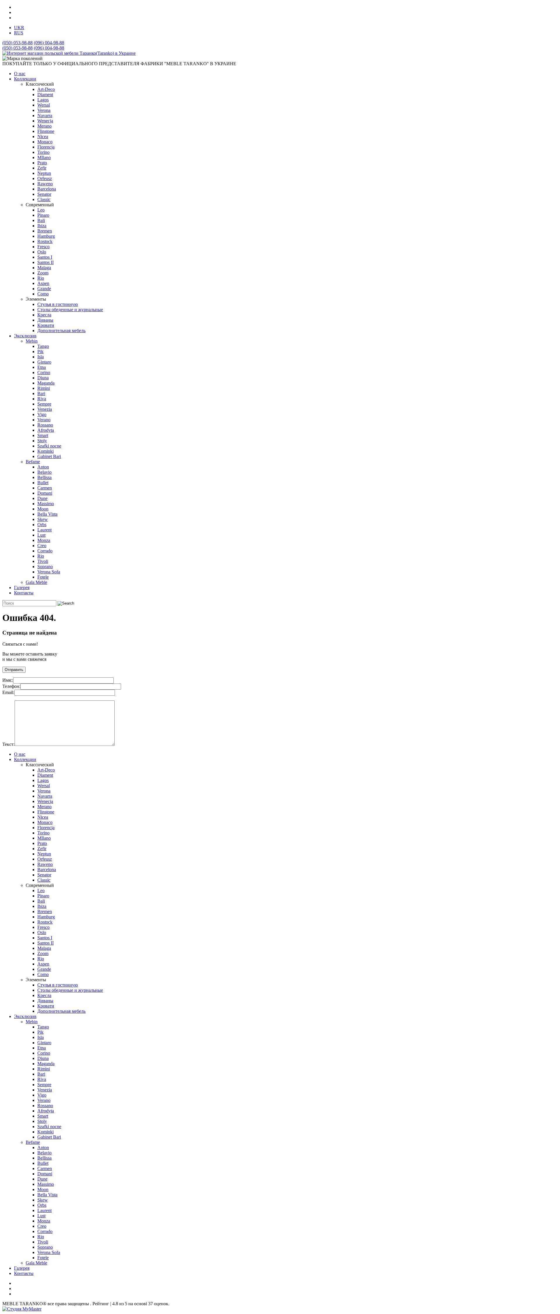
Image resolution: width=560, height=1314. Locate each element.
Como (43, 293)
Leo (41, 209)
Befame (33, 461)
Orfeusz (44, 178)
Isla (40, 356)
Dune (42, 498)
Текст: (8, 744)
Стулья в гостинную (57, 304)
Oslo (41, 251)
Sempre (44, 403)
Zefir (41, 167)
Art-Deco (46, 89)
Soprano (45, 566)
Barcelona (46, 188)
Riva (41, 398)
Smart (42, 435)
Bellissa (44, 477)
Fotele (43, 577)
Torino (43, 152)
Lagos (43, 99)
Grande (44, 288)
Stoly (42, 440)
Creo (41, 545)
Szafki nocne (49, 445)
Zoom (42, 272)
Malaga (44, 267)
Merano (44, 126)
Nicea (42, 136)
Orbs (41, 524)
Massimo (45, 503)
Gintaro (44, 362)
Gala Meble (36, 582)
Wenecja (45, 120)
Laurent (44, 529)
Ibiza (41, 225)
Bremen (44, 230)
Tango (43, 346)
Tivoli (42, 561)
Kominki (45, 451)
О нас (19, 73)
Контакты (24, 592)
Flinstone (45, 131)
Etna (41, 367)
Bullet (42, 482)
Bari (41, 393)
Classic (43, 199)
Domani (44, 493)
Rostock (44, 241)
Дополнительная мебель (61, 330)
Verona (43, 110)
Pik (40, 351)
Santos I (44, 257)
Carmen (44, 487)
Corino (43, 372)
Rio (40, 278)
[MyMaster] (21, 1308)
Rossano (45, 424)
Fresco (43, 246)
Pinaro (43, 215)
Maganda (46, 383)
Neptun (44, 173)
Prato (42, 162)
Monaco (44, 141)
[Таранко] (69, 53)
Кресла (44, 314)
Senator (44, 194)
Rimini (43, 388)
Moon (42, 508)
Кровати (45, 325)
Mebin (32, 341)
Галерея (21, 587)
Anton (43, 466)
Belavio (44, 472)
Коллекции (25, 78)
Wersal (43, 105)
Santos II (45, 262)
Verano (43, 419)
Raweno (45, 183)
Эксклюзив (25, 335)
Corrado (44, 550)
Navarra (44, 115)
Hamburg (46, 236)
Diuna (43, 377)
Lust (41, 535)
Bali (41, 220)
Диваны (45, 320)
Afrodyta (45, 430)
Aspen (43, 283)
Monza (43, 540)
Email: (8, 692)
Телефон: (11, 686)
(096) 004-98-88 (49, 42)
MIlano (44, 157)
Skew (42, 519)
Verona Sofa (48, 571)
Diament (45, 94)
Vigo (41, 414)
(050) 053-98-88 (17, 42)
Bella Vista (47, 514)
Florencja (46, 147)
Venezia (44, 409)
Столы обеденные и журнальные (70, 309)
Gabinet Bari (49, 456)
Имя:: (7, 680)
